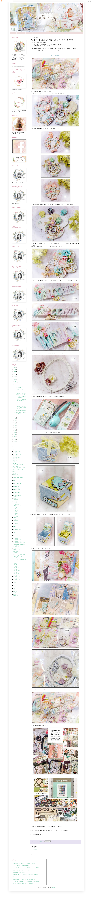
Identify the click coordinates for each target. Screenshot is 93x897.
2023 (15, 369)
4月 (15, 425)
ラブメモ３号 (16, 581)
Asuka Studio (16, 466)
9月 (15, 417)
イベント (15, 502)
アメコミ (15, 501)
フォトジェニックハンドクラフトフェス (56, 842)
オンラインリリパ (16, 505)
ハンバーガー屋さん (17, 535)
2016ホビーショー (17, 451)
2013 (15, 437)
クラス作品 (15, 516)
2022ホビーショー (17, 458)
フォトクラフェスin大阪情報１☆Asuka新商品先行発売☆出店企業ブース (20, 407)
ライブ (14, 561)
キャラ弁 (15, 511)
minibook (15, 490)
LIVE (14, 480)
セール (14, 526)
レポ (14, 585)
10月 (16, 384)
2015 (15, 434)
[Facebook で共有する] (49, 841)
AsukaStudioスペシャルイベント (19, 470)
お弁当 (14, 498)
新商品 (14, 592)
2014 (15, 436)
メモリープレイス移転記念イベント (19, 560)
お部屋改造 (15, 499)
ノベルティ (15, 533)
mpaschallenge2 (17, 493)
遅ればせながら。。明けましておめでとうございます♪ (24, 876)
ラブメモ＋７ (16, 578)
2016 (15, 432)
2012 (15, 439)
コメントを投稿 (35, 849)
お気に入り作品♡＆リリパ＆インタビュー (21, 870)
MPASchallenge (16, 482)
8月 (15, 418)
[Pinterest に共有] (50, 841)
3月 (15, 427)
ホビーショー (16, 551)
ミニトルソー (16, 552)
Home (13, 33)
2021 (15, 372)
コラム (14, 522)
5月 (15, 423)
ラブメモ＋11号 (16, 570)
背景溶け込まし (16, 595)
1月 (15, 430)
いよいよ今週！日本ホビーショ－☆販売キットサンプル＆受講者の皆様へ (27, 867)
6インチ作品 (15, 461)
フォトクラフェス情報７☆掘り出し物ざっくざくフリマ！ (20, 387)
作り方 (14, 586)
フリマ (65, 842)
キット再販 (15, 510)
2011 (15, 441)
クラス (14, 514)
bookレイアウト (16, 489)
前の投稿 (78, 851)
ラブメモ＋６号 (16, 576)
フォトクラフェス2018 (17, 541)
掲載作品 (15, 591)
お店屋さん (15, 496)
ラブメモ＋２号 (16, 575)
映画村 (14, 594)
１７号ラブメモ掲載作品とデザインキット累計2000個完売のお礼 (26, 881)
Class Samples (38, 33)
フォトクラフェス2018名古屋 (19, 542)
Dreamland (15, 474)
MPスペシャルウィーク (18, 485)
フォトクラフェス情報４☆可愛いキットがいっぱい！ (20, 397)
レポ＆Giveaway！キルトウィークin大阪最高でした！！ (24, 863)
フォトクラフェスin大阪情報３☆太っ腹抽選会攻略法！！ (20, 400)
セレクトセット (16, 525)
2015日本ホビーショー (17, 449)
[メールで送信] (45, 841)
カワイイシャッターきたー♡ (20, 415)
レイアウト (15, 584)
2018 (15, 378)
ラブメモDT (15, 569)
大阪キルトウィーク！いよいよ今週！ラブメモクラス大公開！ (25, 874)
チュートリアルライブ (17, 529)
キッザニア (15, 507)
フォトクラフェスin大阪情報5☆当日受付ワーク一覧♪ (20, 394)
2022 (15, 371)
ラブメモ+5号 (16, 566)
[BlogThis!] (46, 841)
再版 (14, 588)
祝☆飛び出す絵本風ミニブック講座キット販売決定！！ (24, 883)
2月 (15, 429)
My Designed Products (54, 33)
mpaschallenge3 (17, 495)
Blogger (53, 887)
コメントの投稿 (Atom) (37, 854)
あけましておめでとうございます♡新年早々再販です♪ (24, 879)
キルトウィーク (16, 513)
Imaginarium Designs (18, 477)
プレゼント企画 (16, 549)
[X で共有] (48, 841)
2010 (15, 443)
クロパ (14, 517)
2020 (15, 374)
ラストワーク (16, 563)
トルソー (15, 530)
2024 (15, 367)
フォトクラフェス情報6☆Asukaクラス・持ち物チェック (20, 390)
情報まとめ (15, 589)
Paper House (16, 486)
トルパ (14, 532)
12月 (16, 381)
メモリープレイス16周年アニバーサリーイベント (19, 555)
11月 (16, 382)
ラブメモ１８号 (16, 579)
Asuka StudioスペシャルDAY (19, 467)
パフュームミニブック (17, 536)
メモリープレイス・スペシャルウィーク (19, 557)
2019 (15, 376)
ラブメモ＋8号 (16, 572)
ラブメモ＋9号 (16, 573)
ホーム (55, 851)
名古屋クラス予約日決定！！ (20, 410)
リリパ (14, 582)
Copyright (69, 33)
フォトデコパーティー (17, 546)
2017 (15, 379)
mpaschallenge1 (17, 492)
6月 (15, 422)
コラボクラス (16, 519)
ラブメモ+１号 (16, 567)
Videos (29, 33)
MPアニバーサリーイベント (18, 483)
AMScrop (15, 463)
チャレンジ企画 (16, 527)
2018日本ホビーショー (17, 454)
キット (14, 508)
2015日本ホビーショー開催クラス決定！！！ (22, 865)
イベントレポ (16, 504)
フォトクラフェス (37, 842)
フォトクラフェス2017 (45, 842)
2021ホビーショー (17, 457)
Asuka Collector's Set (18, 464)
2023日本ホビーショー (17, 460)
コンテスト (15, 523)
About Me (21, 33)
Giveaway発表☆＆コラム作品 (19, 872)
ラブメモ (15, 564)
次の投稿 (32, 851)
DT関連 (14, 473)
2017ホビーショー (17, 452)
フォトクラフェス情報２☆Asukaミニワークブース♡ (20, 404)
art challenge (16, 488)
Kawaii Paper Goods (17, 479)
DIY (14, 471)
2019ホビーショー (17, 455)
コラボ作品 (15, 520)
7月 (15, 420)
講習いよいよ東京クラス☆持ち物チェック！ (20, 413)
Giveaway (15, 476)
